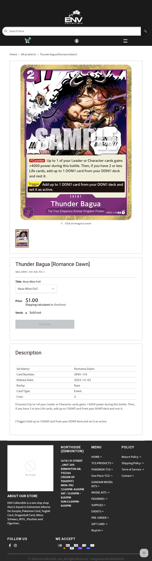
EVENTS (96, 511)
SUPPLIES (97, 505)
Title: (28, 281)
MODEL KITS (99, 492)
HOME (95, 457)
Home (13, 54)
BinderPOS (117, 559)
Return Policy (130, 457)
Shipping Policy (131, 463)
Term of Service (132, 469)
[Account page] (77, 41)
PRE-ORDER (98, 517)
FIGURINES (98, 499)
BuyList (96, 530)
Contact (126, 475)
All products (28, 54)
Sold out (45, 324)
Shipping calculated (37, 304)
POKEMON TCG (100, 469)
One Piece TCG (100, 475)
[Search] (145, 31)
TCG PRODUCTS (101, 463)
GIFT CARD (98, 524)
